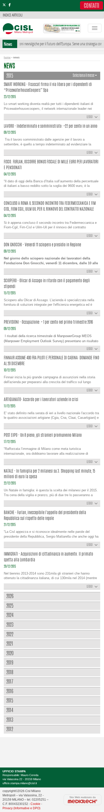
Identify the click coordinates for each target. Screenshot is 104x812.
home (7, 57)
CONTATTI (91, 6)
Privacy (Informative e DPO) (21, 808)
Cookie (35, 804)
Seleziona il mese (84, 76)
